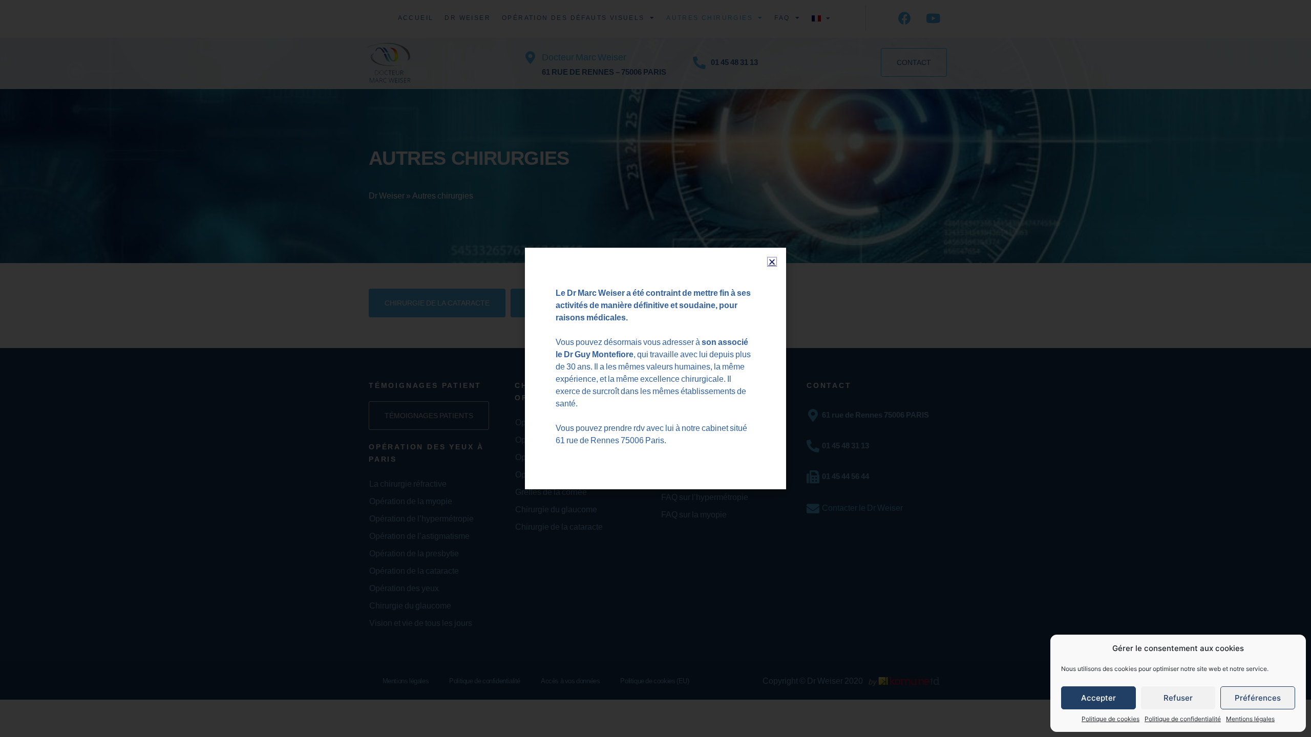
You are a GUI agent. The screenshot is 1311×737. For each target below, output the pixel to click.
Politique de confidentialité (1183, 719)
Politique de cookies (1110, 719)
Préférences (1258, 698)
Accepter (1098, 698)
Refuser (1178, 698)
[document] (655, 368)
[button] (772, 262)
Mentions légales (1250, 719)
